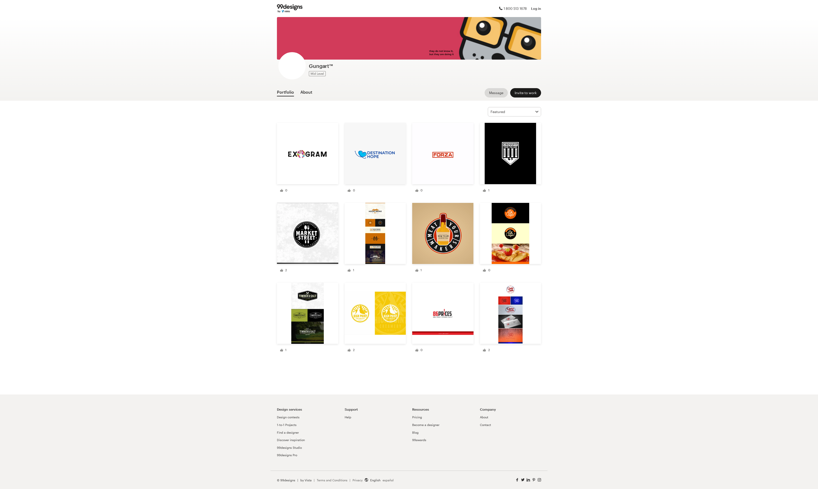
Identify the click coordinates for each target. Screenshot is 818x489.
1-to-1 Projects (287, 425)
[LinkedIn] (528, 480)
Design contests (288, 417)
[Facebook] (517, 480)
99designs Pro (287, 455)
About (484, 417)
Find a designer (288, 432)
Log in (536, 8)
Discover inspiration (291, 440)
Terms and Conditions (332, 480)
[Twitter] (522, 480)
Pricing (417, 417)
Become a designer (425, 425)
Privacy (358, 480)
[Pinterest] (534, 480)
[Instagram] (539, 480)
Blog (415, 432)
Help (348, 417)
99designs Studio (289, 447)
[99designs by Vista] (289, 8)
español (388, 480)
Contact (485, 425)
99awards (419, 440)
